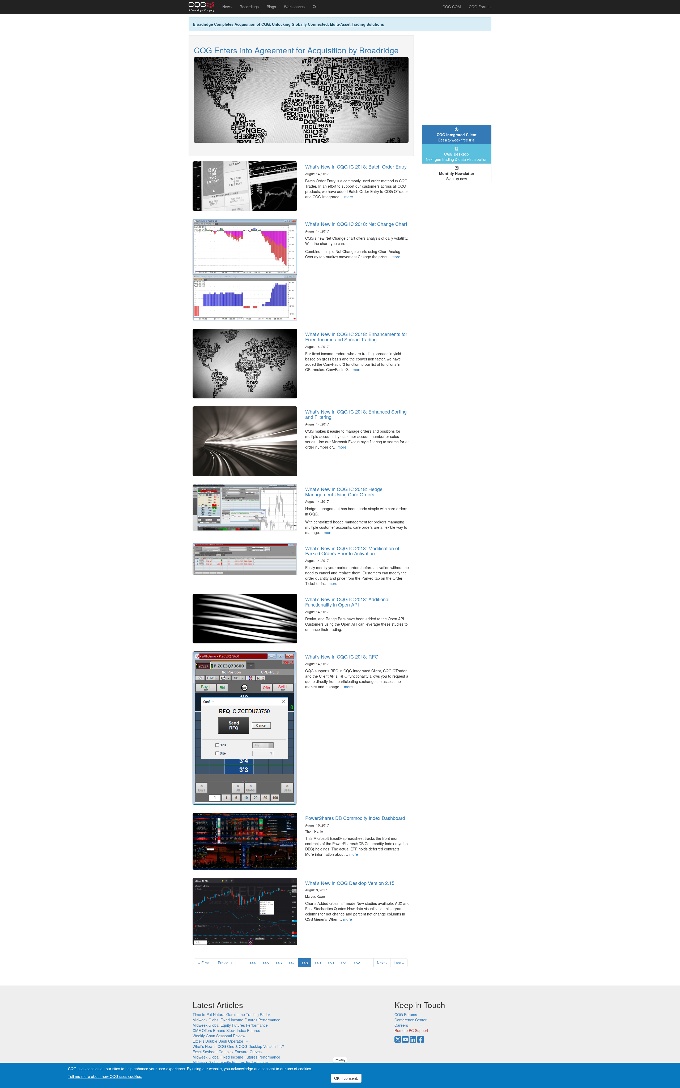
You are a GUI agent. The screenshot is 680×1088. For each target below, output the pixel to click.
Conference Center (410, 1019)
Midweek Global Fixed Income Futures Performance (236, 1019)
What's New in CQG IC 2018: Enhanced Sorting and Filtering (356, 414)
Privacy (340, 1059)
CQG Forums (480, 6)
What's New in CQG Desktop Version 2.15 (349, 882)
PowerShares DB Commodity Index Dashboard (355, 817)
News (227, 6)
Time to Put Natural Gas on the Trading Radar (231, 1014)
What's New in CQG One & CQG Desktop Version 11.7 (238, 1046)
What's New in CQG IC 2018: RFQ (342, 656)
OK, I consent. (346, 1078)
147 (292, 962)
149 (318, 962)
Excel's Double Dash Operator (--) (221, 1041)
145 (266, 962)
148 (306, 963)
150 (332, 962)
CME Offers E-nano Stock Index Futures (226, 1030)
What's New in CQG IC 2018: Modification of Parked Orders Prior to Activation (352, 551)
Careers (401, 1025)
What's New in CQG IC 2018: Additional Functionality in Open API (347, 602)
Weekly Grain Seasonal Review (219, 1035)
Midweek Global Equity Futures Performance (230, 1025)
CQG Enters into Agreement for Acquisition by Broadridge (296, 50)
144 (253, 962)
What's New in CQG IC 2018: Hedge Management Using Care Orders (343, 491)
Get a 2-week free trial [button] (457, 137)
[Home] (203, 7)
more (348, 196)
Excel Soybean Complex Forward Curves (227, 1051)
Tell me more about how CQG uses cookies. (105, 1076)
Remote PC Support (411, 1030)
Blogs (271, 6)
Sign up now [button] (456, 176)
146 (279, 962)
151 (345, 962)
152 (358, 962)
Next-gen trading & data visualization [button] (456, 156)
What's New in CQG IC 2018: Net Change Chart (356, 223)
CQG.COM (452, 6)
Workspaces (294, 6)
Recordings (249, 6)
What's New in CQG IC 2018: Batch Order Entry (356, 166)
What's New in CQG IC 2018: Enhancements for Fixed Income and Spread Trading (356, 336)
